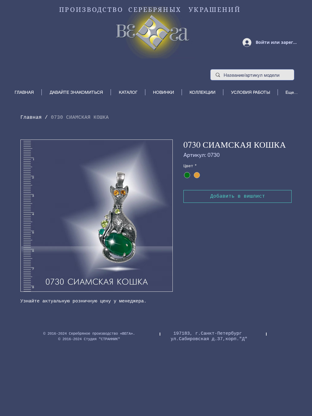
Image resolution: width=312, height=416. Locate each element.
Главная (31, 117)
